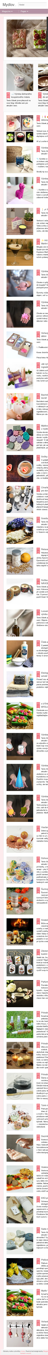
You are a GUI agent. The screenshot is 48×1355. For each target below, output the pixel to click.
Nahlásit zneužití (25, 1353)
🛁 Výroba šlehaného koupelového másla (21, 95)
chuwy (23, 1351)
